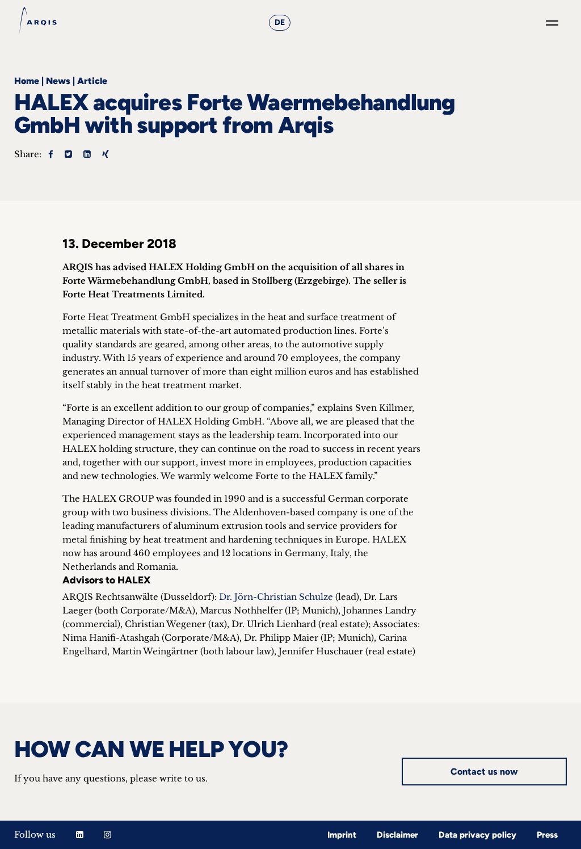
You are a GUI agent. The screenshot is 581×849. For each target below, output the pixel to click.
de (280, 22)
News (58, 80)
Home (26, 80)
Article (92, 80)
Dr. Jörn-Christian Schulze (276, 596)
